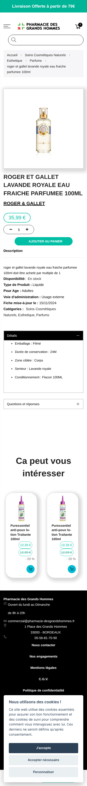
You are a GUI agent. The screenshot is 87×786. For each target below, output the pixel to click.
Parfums (42, 315)
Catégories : (13, 309)
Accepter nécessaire (43, 760)
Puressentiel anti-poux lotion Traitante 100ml (20, 532)
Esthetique (26, 315)
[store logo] (43, 26)
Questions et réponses (23, 404)
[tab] (43, 404)
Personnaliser (43, 772)
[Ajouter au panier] (30, 569)
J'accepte (43, 748)
